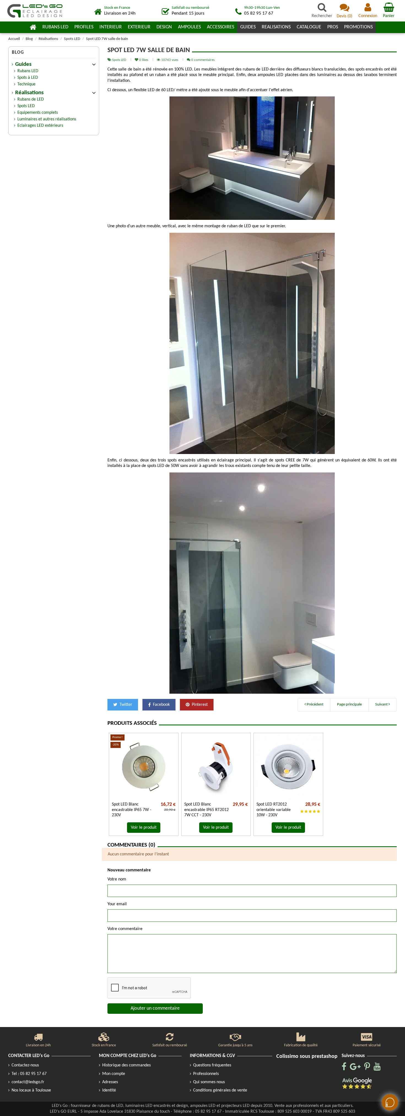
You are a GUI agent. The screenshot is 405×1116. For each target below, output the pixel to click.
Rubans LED (27, 71)
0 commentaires (203, 60)
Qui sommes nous (209, 1082)
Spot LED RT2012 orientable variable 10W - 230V (273, 809)
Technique (26, 84)
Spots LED (119, 60)
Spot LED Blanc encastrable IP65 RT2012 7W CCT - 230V (206, 809)
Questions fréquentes (212, 1065)
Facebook (161, 704)
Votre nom (116, 879)
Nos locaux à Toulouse (31, 1090)
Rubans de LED (30, 99)
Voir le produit (143, 827)
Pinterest (199, 704)
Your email (117, 904)
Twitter (125, 704)
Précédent (314, 704)
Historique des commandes (126, 1065)
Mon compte (113, 1074)
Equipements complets (37, 112)
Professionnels (206, 1074)
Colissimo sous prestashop (306, 1056)
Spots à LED (27, 77)
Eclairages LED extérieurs (40, 125)
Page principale (349, 704)
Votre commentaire (124, 929)
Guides (23, 64)
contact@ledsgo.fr (28, 1082)
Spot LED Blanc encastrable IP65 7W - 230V (131, 809)
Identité (109, 1090)
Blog (18, 52)
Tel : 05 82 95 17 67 (29, 1074)
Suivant (381, 704)
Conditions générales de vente (220, 1090)
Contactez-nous (25, 1065)
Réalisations (29, 93)
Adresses (110, 1082)
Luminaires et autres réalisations (46, 119)
